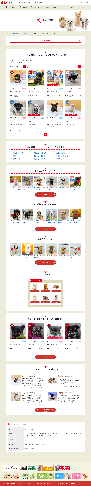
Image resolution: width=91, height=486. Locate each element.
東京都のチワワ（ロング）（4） (62, 158)
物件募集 (87, 2)
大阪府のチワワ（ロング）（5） (40, 158)
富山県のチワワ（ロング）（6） (40, 155)
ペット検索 (15, 33)
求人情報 (80, 2)
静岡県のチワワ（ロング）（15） (40, 152)
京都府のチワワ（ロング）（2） (17, 159)
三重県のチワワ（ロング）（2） (40, 159)
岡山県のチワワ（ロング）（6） (17, 156)
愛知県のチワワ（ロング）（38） (17, 152)
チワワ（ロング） (24, 33)
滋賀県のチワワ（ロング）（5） (17, 158)
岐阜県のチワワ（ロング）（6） (62, 155)
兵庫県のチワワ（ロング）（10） (62, 152)
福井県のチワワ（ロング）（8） (40, 153)
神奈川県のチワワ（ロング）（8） (63, 153)
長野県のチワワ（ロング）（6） (40, 156)
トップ (9, 33)
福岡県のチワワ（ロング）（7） (17, 155)
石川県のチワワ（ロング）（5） (62, 156)
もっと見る (45, 194)
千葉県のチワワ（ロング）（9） (17, 153)
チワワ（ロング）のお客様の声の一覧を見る (45, 410)
